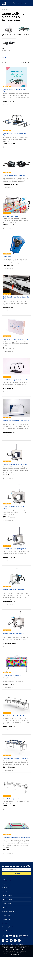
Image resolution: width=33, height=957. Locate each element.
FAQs (3, 884)
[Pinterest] (15, 940)
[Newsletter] (19, 940)
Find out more (14, 954)
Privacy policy (6, 915)
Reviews (4, 923)
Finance (4, 907)
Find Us (4, 891)
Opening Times (7, 895)
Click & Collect (6, 903)
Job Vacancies (6, 880)
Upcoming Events (7, 927)
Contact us (5, 888)
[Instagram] (11, 940)
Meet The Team (7, 931)
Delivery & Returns (8, 911)
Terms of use (6, 919)
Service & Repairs (7, 899)
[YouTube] (7, 940)
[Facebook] (3, 940)
